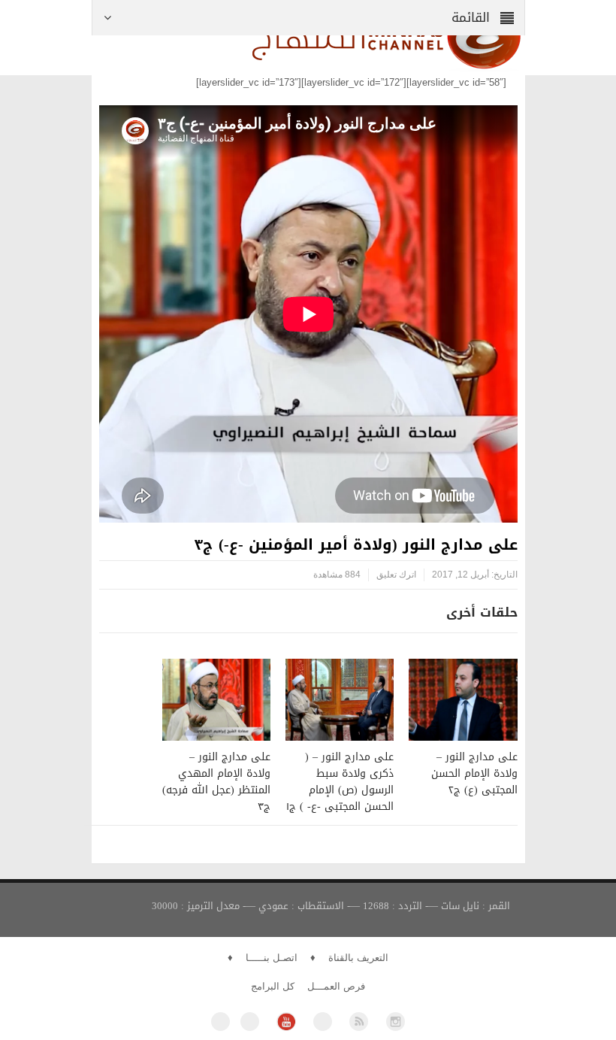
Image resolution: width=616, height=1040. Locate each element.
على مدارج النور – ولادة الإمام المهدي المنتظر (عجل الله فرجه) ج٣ (216, 782)
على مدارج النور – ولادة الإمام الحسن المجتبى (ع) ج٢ (474, 773)
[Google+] (322, 1021)
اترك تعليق (396, 574)
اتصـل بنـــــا (271, 957)
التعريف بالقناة (358, 957)
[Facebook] (220, 1021)
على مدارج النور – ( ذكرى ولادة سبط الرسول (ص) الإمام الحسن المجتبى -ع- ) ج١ (340, 782)
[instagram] (395, 1021)
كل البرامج (272, 986)
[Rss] (358, 1021)
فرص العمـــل (336, 986)
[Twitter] (249, 1021)
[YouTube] (285, 1021)
